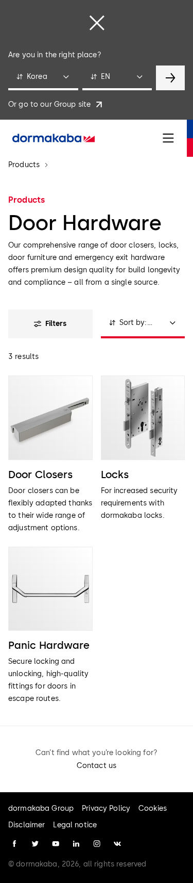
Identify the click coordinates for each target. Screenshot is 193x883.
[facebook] (14, 843)
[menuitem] (53, 138)
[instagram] (96, 843)
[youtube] (55, 843)
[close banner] (96, 22)
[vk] (117, 843)
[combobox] (43, 78)
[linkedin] (76, 843)
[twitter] (35, 843)
